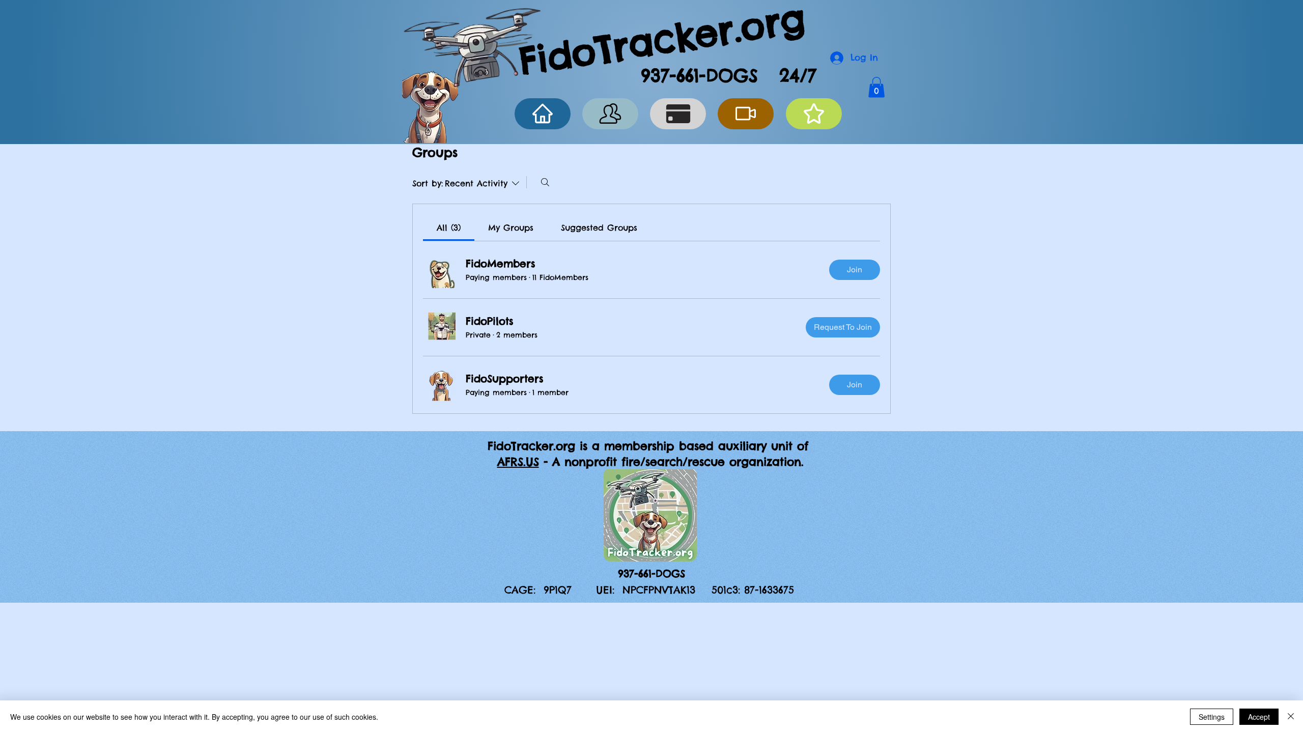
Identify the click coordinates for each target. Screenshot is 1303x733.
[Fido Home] (543, 113)
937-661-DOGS (699, 75)
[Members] (610, 113)
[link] (449, 227)
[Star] (814, 113)
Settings (1212, 717)
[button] (876, 87)
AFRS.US (518, 462)
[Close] (1291, 717)
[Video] (746, 113)
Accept (1259, 717)
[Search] (545, 182)
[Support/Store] (678, 113)
